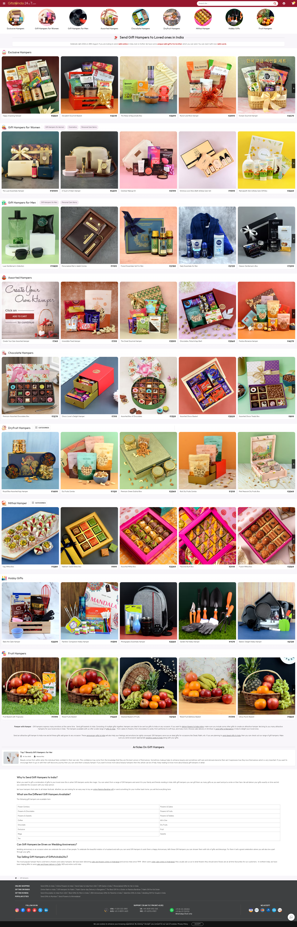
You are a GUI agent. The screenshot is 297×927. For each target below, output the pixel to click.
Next (293, 19)
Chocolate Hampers (20, 353)
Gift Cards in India (105, 886)
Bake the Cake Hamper (11, 642)
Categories (44, 428)
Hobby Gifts (15, 578)
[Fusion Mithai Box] (266, 535)
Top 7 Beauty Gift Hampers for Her (36, 752)
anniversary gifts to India (96, 736)
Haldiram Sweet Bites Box (71, 567)
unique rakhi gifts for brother (169, 44)
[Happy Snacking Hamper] (30, 85)
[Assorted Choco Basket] (207, 385)
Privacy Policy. (183, 924)
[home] (16, 878)
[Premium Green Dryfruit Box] (148, 460)
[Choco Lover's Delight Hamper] (89, 385)
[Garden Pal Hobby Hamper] (207, 611)
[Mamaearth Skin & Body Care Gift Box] (266, 160)
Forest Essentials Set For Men (132, 266)
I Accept (197, 924)
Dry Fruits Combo (68, 492)
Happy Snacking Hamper (12, 116)
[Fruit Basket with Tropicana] (30, 686)
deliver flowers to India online (193, 727)
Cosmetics (73, 127)
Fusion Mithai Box (245, 567)
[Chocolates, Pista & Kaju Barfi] (207, 310)
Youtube (34, 910)
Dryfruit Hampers (19, 428)
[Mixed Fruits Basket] (89, 686)
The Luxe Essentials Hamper (13, 191)
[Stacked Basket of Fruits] (148, 686)
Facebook (23, 910)
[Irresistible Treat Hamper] (89, 310)
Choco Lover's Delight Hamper (73, 416)
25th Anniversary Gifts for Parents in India (106, 893)
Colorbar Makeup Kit (128, 191)
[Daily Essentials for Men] (207, 235)
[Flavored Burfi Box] (207, 535)
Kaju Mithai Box (8, 567)
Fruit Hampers (17, 653)
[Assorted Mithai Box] (148, 535)
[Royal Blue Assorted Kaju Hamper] (30, 460)
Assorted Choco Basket (189, 416)
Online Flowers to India (64, 886)
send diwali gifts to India (232, 736)
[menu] (4, 3)
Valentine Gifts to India (132, 893)
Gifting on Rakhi (22, 890)
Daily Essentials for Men (189, 266)
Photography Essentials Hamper (133, 642)
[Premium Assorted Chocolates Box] (30, 385)
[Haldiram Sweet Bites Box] (89, 535)
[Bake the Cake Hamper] (30, 611)
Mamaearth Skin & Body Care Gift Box (253, 191)
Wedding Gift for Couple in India (154, 893)
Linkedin (46, 910)
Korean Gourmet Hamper (248, 116)
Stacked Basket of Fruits (130, 717)
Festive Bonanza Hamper (248, 341)
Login (284, 3)
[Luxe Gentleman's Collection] (30, 235)
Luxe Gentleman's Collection (13, 266)
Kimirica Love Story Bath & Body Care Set (195, 191)
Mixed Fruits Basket (69, 717)
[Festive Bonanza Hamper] (266, 310)
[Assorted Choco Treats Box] (266, 385)
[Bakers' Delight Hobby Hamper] (266, 611)
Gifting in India (21, 893)
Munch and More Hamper (189, 116)
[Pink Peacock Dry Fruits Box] (266, 460)
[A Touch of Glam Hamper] (89, 160)
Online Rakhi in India (48, 890)
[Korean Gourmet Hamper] (266, 85)
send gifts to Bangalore (224, 729)
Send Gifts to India (47, 886)
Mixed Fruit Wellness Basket (190, 717)
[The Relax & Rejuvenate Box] (148, 85)
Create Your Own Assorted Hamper (16, 341)
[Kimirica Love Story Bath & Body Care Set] (207, 160)
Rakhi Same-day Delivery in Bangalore (90, 890)
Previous (3, 19)
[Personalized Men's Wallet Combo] (89, 235)
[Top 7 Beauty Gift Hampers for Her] (11, 763)
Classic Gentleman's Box (248, 266)
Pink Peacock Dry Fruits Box (249, 492)
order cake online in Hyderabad (163, 862)
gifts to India (110, 729)
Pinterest (29, 910)
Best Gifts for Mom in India (79, 893)
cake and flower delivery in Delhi (49, 864)
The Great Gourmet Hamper (131, 341)
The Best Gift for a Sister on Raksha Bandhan (124, 890)
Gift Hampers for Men (22, 202)
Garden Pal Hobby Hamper (190, 642)
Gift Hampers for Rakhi (65, 890)
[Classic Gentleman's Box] (266, 235)
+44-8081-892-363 (150, 909)
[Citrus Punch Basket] (266, 686)
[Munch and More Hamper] (207, 85)
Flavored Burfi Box (187, 567)
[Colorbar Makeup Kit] (148, 160)
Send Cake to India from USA (86, 886)
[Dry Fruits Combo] (89, 460)
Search (275, 3)
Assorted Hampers (20, 277)
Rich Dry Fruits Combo (188, 492)
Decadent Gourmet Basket (72, 116)
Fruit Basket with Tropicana (13, 717)
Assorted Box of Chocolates (131, 416)
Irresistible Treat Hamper (71, 341)
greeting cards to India (154, 738)
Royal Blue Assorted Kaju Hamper (15, 492)
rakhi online (123, 44)
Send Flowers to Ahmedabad (69, 897)
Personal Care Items (89, 127)
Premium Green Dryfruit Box (131, 492)
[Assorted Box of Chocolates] (148, 385)
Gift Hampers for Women (24, 127)
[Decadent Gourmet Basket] (89, 85)
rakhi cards (221, 44)
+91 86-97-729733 (182, 911)
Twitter (40, 910)
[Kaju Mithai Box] (30, 535)
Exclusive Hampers (19, 52)
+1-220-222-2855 (121, 909)
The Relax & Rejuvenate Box (131, 116)
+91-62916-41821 (150, 911)
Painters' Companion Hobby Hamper (75, 642)
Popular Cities (22, 897)
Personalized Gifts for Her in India (126, 886)
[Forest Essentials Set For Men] (148, 235)
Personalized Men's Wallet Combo (74, 266)
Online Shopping (22, 886)
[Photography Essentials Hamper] (148, 611)
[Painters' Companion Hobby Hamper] (89, 611)
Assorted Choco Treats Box (249, 416)
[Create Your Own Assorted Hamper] (30, 310)
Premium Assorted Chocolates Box (16, 416)
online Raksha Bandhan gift (103, 789)
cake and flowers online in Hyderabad (105, 862)
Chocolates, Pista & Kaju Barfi (191, 341)
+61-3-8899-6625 (121, 911)
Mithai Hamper (17, 503)
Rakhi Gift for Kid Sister (151, 890)
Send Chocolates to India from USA (54, 893)
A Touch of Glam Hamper (71, 191)
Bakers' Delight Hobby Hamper (250, 642)
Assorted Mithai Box (128, 567)
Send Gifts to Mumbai (49, 897)
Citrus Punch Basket (246, 717)
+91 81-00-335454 (183, 909)
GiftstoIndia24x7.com (22, 3)
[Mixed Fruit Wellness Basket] (207, 686)
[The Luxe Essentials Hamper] (30, 160)
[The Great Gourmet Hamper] (148, 310)
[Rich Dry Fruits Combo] (207, 460)
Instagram (17, 910)
